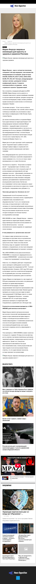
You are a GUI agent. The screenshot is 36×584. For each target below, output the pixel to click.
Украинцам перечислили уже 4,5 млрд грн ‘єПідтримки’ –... (16, 513)
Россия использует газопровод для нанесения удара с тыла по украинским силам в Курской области (16, 448)
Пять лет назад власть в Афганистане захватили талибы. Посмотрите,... (25, 558)
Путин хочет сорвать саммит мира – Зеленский (15, 420)
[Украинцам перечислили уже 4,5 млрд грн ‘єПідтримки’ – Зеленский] (18, 499)
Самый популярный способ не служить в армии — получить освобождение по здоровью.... (9, 538)
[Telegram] (18, 578)
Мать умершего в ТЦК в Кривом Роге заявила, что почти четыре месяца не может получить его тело (18, 391)
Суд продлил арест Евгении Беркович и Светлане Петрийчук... (9, 557)
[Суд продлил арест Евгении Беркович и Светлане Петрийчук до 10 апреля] (10, 549)
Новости (4, 47)
